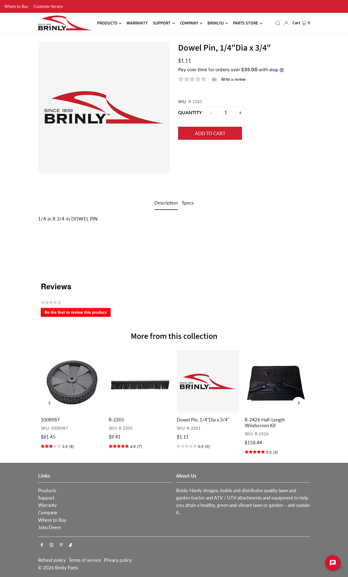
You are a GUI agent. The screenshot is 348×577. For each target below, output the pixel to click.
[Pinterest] (61, 545)
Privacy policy (118, 560)
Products (47, 490)
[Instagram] (51, 545)
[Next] (298, 403)
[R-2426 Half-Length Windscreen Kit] (276, 381)
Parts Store (245, 23)
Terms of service (85, 560)
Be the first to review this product (78, 313)
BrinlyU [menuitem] (215, 23)
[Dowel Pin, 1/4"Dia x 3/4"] (208, 381)
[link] (199, 79)
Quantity (190, 112)
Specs (188, 203)
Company (47, 512)
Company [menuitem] (189, 23)
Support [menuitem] (162, 23)
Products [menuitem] (107, 23)
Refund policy (52, 560)
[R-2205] (140, 381)
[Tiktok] (70, 545)
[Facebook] (42, 545)
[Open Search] (278, 23)
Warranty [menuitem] (137, 23)
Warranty (47, 505)
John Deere (49, 527)
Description (166, 203)
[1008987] (72, 381)
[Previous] (50, 403)
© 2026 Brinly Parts (58, 567)
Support (46, 498)
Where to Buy (16, 6)
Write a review (233, 79)
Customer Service (48, 6)
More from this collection (174, 336)
